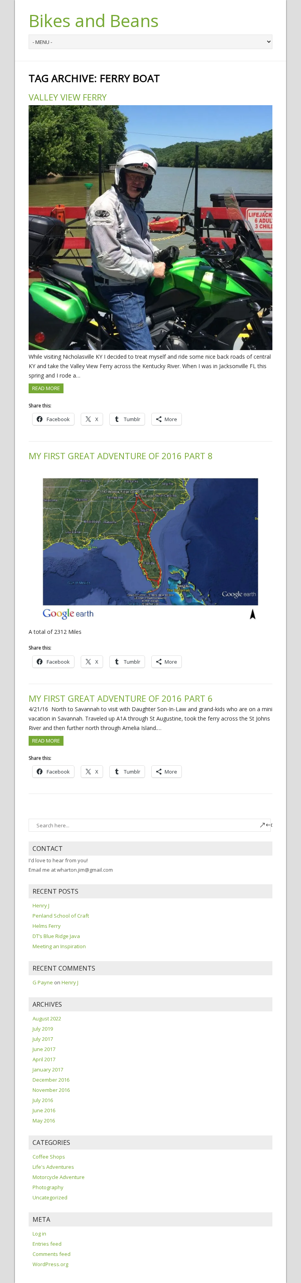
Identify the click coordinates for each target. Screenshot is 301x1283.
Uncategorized (50, 1197)
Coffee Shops (49, 1156)
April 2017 (44, 1059)
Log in (39, 1233)
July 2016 (43, 1100)
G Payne (43, 982)
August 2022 (47, 1018)
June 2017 (44, 1049)
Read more (46, 388)
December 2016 (51, 1079)
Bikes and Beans (94, 20)
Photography (48, 1187)
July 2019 (43, 1028)
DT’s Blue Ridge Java (56, 936)
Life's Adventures (53, 1166)
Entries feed (47, 1243)
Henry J (41, 905)
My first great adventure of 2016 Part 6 (121, 698)
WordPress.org (50, 1264)
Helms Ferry (47, 925)
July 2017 (43, 1038)
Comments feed (52, 1253)
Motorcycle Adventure (59, 1177)
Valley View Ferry (68, 97)
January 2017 (48, 1069)
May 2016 (44, 1120)
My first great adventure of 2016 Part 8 (121, 456)
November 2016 (51, 1089)
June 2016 (44, 1110)
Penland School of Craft (61, 915)
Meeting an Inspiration (59, 946)
